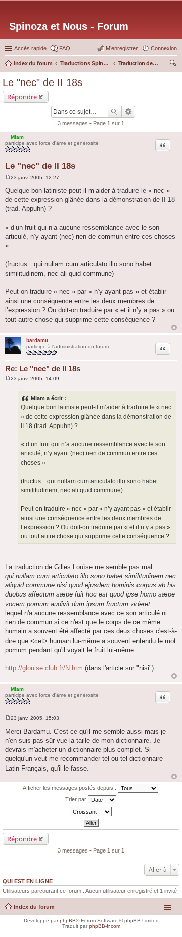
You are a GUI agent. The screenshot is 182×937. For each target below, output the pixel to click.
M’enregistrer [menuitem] (122, 48)
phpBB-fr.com (104, 926)
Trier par (76, 799)
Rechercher (114, 112)
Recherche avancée (128, 112)
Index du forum (34, 907)
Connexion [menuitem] (164, 48)
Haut (174, 327)
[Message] (8, 177)
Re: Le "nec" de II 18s (42, 368)
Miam (17, 137)
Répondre (22, 96)
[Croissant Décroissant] (91, 811)
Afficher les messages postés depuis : (70, 788)
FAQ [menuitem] (64, 48)
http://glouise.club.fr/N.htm (44, 668)
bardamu (37, 340)
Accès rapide (30, 48)
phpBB (68, 920)
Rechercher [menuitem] (173, 64)
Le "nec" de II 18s (42, 82)
